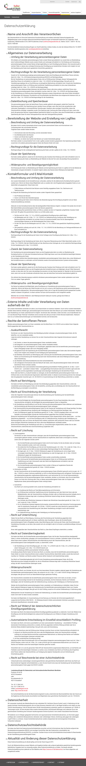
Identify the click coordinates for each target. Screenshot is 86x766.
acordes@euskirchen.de (36, 49)
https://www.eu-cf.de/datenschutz (53, 749)
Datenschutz (23, 762)
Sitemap (61, 762)
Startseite (52, 1)
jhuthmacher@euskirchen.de (51, 41)
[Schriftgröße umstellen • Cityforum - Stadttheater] (80, 1)
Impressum (74, 1)
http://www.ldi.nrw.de (21, 690)
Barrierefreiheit (38, 762)
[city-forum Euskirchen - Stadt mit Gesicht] (12, 8)
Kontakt (67, 1)
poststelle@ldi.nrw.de (21, 688)
